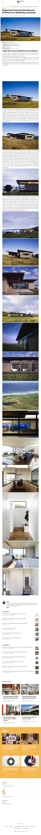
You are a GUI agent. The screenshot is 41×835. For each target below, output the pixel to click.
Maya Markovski (6, 751)
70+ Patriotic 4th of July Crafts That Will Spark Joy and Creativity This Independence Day (18, 671)
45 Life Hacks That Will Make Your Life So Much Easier (11, 637)
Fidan (4, 15)
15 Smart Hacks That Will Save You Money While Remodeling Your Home (15, 623)
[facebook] (7, 607)
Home (3, 6)
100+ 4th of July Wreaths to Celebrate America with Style (12, 661)
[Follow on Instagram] (20, 824)
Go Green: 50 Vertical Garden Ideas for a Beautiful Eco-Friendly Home (14, 666)
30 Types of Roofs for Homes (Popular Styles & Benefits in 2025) (13, 618)
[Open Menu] (3, 2)
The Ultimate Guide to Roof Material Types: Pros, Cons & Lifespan (14, 613)
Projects (8, 6)
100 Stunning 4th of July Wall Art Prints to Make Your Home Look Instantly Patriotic (17, 647)
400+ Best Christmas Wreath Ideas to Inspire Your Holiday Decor (13, 656)
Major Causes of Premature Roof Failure (9, 628)
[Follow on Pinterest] (8, 607)
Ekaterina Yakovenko (26, 720)
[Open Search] (38, 2)
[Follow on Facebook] (18, 824)
